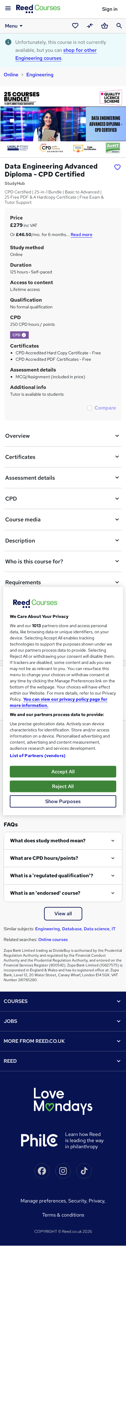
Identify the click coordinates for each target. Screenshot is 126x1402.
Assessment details (30, 477)
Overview (17, 435)
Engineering (40, 74)
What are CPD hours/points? (44, 858)
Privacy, (97, 1201)
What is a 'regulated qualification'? (51, 875)
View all (63, 913)
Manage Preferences (43, 1201)
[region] (63, 701)
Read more (81, 234)
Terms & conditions (63, 1215)
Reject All (63, 786)
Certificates (20, 456)
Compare (105, 408)
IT (114, 928)
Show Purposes (63, 801)
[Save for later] (117, 167)
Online (11, 74)
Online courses (53, 939)
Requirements (23, 582)
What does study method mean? (48, 840)
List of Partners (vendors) (37, 755)
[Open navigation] (8, 9)
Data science (96, 928)
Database (72, 928)
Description (20, 540)
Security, (78, 1201)
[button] (23, 335)
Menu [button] (11, 26)
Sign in (109, 9)
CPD (11, 498)
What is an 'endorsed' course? (45, 893)
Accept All (63, 771)
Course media (23, 519)
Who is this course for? (34, 561)
